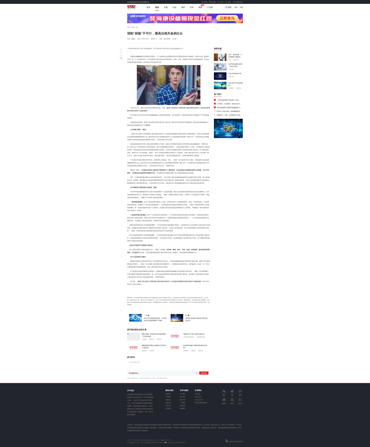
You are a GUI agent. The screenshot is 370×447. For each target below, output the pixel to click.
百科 (192, 7)
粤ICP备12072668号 (158, 442)
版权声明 (182, 400)
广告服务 (182, 403)
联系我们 (182, 408)
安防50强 (231, 76)
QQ (232, 395)
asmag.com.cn (199, 400)
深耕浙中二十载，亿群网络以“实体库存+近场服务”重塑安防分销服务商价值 (228, 115)
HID (230, 60)
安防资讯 (168, 394)
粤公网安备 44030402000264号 (175, 442)
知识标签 (168, 408)
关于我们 (182, 394)
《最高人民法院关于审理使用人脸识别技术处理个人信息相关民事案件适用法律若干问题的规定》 (169, 281)
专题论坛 (168, 400)
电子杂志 (213, 2)
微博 (240, 395)
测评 (183, 7)
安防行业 (159, 339)
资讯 (157, 7)
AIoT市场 (231, 69)
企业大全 (168, 405)
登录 (235, 7)
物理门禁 (236, 60)
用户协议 (182, 397)
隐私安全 (151, 339)
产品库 (210, 7)
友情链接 (182, 405)
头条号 (232, 403)
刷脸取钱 (144, 350)
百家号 (224, 403)
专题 (166, 7)
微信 (224, 392)
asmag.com (198, 397)
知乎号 (240, 403)
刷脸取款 (186, 350)
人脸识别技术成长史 (189, 337)
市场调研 (231, 88)
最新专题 (168, 403)
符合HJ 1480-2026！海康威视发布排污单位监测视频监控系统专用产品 (228, 111)
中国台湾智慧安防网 (201, 403)
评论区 (174, 39)
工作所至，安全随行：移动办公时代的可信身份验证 (227, 104)
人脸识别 (138, 56)
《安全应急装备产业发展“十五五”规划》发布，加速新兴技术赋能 (227, 100)
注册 (241, 7)
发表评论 (204, 373)
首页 (148, 7)
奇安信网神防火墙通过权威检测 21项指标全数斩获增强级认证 (228, 107)
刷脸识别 (200, 350)
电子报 (205, 2)
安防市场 (238, 88)
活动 (174, 7)
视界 (200, 7)
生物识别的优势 (201, 337)
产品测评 (168, 397)
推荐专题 (218, 48)
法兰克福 (197, 394)
